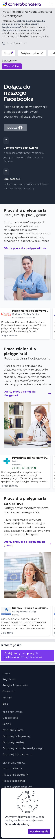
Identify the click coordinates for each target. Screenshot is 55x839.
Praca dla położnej (13, 780)
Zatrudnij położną (13, 742)
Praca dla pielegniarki (15, 774)
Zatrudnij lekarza (13, 730)
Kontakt (7, 697)
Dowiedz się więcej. (17, 824)
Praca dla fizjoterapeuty (17, 786)
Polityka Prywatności (15, 685)
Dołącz (12, 127)
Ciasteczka (8, 691)
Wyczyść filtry (11, 66)
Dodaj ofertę (10, 717)
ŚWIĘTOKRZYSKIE (18, 43)
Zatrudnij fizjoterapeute (17, 754)
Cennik (6, 723)
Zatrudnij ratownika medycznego (22, 748)
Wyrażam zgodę (39, 831)
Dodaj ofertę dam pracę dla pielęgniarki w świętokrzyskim (23, 655)
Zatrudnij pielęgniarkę (16, 736)
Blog (5, 703)
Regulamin (9, 679)
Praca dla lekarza (12, 768)
